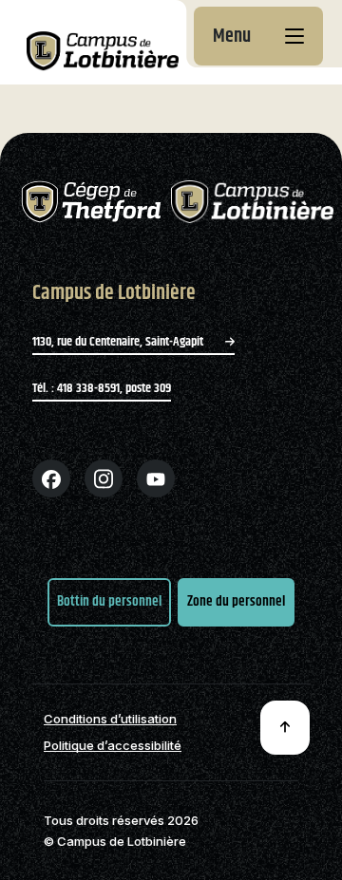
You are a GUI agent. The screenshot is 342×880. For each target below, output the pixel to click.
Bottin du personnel (109, 601)
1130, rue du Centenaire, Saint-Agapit (119, 341)
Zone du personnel (236, 601)
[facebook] (51, 478)
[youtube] (156, 478)
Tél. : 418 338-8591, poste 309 (101, 388)
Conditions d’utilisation (110, 719)
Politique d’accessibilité (112, 746)
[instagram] (104, 478)
